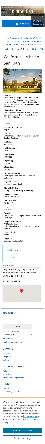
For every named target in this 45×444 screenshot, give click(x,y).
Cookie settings (31, 416)
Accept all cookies (22, 430)
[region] (22, 421)
